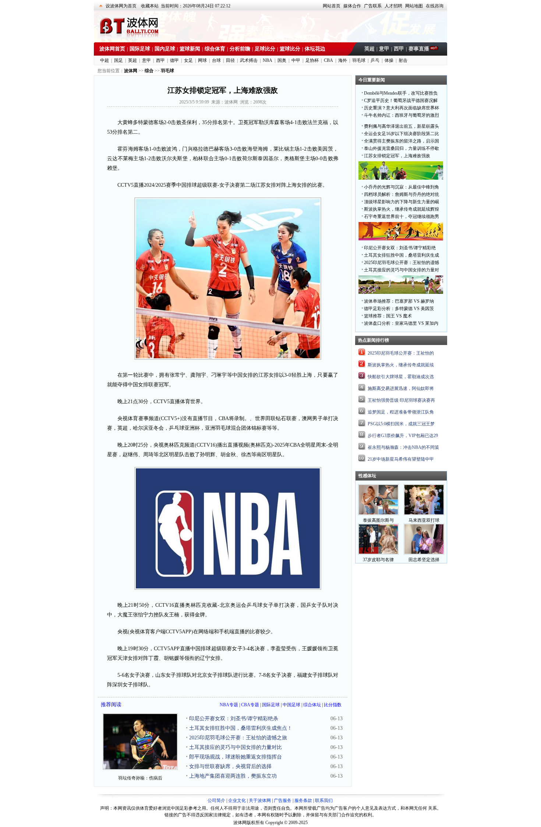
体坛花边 (315, 49)
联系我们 (324, 800)
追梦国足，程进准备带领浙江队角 (401, 412)
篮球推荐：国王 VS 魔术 (388, 316)
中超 (104, 60)
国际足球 (140, 49)
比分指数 (333, 704)
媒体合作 (352, 5)
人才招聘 (393, 5)
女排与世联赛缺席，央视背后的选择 (230, 766)
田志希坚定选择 (424, 559)
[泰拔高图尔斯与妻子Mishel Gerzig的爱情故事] (378, 513)
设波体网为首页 (121, 5)
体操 (389, 60)
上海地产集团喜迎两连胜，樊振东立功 (233, 776)
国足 (118, 60)
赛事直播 (419, 49)
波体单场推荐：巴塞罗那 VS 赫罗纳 (399, 301)
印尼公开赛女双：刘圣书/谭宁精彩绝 (400, 247)
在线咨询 (434, 5)
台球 (216, 60)
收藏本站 (150, 5)
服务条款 (303, 800)
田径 (230, 60)
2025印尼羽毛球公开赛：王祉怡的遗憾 (401, 262)
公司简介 (216, 800)
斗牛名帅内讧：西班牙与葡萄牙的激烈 (401, 115)
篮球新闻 (190, 49)
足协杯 (312, 60)
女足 (188, 60)
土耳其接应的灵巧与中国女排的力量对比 (235, 747)
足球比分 (265, 49)
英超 (369, 49)
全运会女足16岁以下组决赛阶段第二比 (401, 133)
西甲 (399, 49)
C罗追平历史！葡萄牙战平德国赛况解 (401, 100)
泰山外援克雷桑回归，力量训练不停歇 (401, 148)
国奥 (281, 60)
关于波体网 (260, 800)
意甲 (384, 49)
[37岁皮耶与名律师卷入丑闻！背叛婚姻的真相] (378, 553)
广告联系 (373, 5)
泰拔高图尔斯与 (378, 520)
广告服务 (282, 800)
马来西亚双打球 (424, 520)
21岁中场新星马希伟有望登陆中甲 (401, 459)
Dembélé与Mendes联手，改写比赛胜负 (401, 93)
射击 (403, 60)
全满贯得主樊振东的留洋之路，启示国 (401, 141)
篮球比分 (290, 49)
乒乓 (375, 60)
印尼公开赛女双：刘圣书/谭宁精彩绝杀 (233, 718)
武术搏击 (249, 60)
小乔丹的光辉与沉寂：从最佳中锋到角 (401, 187)
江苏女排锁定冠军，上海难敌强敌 (397, 155)
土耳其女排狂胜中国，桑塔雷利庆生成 (401, 255)
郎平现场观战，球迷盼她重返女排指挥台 (235, 757)
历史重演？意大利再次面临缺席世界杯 (401, 107)
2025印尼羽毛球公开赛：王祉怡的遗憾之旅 (238, 737)
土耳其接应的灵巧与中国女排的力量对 (401, 269)
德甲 (174, 60)
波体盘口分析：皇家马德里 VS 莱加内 (401, 323)
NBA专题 (229, 704)
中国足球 (291, 704)
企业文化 (237, 800)
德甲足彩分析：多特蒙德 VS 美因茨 (399, 308)
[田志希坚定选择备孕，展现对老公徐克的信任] (424, 553)
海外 (342, 60)
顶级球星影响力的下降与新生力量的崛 (401, 201)
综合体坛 (312, 704)
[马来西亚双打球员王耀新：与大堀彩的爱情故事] (424, 513)
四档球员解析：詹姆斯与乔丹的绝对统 (401, 194)
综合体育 (215, 49)
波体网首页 (112, 49)
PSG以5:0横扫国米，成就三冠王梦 (401, 423)
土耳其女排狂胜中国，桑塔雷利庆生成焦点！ (240, 728)
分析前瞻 (240, 49)
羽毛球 (358, 60)
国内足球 (165, 49)
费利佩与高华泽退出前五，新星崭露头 (401, 126)
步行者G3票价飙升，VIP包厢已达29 (403, 435)
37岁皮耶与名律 (378, 559)
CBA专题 (250, 704)
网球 (202, 60)
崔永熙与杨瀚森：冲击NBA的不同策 (403, 447)
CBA (328, 60)
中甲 (295, 60)
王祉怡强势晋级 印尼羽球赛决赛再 (401, 400)
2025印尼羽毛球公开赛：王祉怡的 (401, 353)
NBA (267, 60)
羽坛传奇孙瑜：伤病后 (140, 778)
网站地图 (414, 5)
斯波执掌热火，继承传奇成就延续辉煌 (401, 209)
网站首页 (331, 5)
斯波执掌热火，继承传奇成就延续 (401, 364)
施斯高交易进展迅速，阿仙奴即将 (401, 388)
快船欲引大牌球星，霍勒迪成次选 (401, 376)
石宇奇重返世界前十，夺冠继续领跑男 (401, 216)
